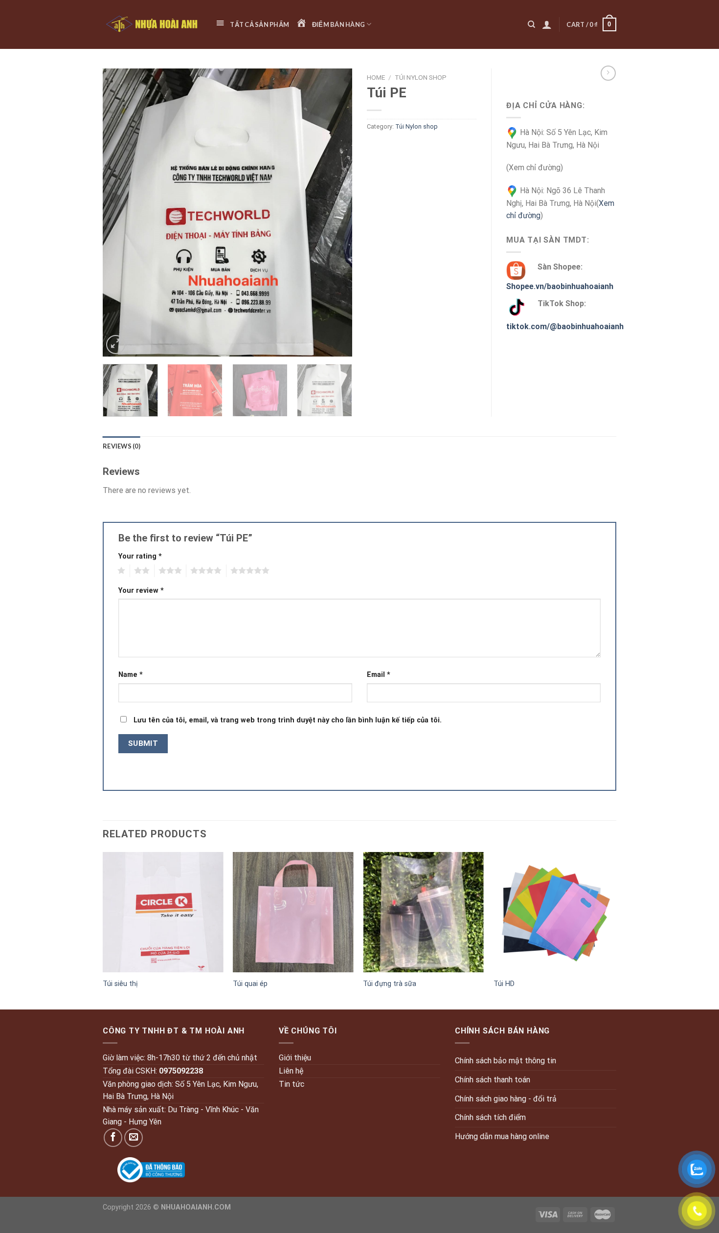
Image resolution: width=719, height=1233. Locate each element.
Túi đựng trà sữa (389, 984)
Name (130, 675)
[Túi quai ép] (293, 912)
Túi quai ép (250, 984)
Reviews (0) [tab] (121, 446)
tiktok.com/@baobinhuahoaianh (565, 326)
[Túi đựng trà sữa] (423, 912)
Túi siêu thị (120, 984)
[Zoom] (115, 344)
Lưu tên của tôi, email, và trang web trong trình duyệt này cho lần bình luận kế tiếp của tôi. (288, 720)
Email (378, 675)
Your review (141, 590)
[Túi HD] (554, 912)
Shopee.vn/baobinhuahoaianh (559, 286)
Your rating (140, 556)
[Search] (531, 24)
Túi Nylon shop (421, 77)
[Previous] (120, 213)
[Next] (335, 213)
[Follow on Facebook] (113, 1137)
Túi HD (504, 984)
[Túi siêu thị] (163, 912)
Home (376, 77)
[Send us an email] (133, 1137)
